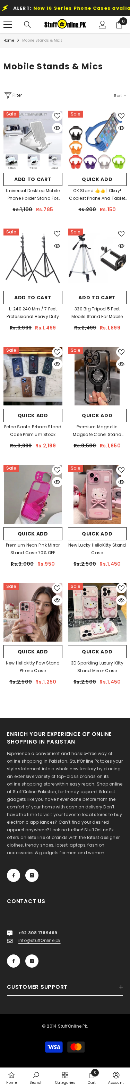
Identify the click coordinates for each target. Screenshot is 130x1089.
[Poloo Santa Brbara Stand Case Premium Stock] (32, 376)
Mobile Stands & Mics (42, 40)
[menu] (7, 24)
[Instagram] (31, 875)
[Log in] (102, 24)
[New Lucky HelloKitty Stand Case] (97, 494)
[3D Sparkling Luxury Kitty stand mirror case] (97, 612)
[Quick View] (57, 128)
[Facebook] (13, 875)
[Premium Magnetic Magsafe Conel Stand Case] (97, 376)
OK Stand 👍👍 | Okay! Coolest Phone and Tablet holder (97, 195)
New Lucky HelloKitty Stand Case (97, 549)
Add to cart (33, 179)
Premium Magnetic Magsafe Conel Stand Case (97, 431)
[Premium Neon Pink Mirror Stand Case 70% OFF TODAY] (32, 494)
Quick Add (97, 179)
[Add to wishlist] (57, 116)
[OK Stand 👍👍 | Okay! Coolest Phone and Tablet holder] (97, 140)
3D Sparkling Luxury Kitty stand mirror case (97, 667)
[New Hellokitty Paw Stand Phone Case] (32, 612)
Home (8, 40)
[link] (36, 1078)
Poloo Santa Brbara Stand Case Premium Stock (33, 430)
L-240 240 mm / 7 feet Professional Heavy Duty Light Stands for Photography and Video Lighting (33, 313)
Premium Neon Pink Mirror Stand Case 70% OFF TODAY (33, 549)
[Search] (27, 24)
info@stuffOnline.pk (39, 940)
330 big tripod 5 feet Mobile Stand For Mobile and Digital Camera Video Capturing (97, 313)
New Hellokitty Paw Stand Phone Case (33, 667)
